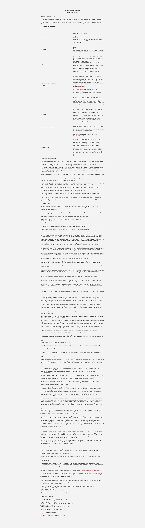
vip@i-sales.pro (69, 474)
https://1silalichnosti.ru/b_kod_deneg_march (90, 23)
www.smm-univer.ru (81, 86)
